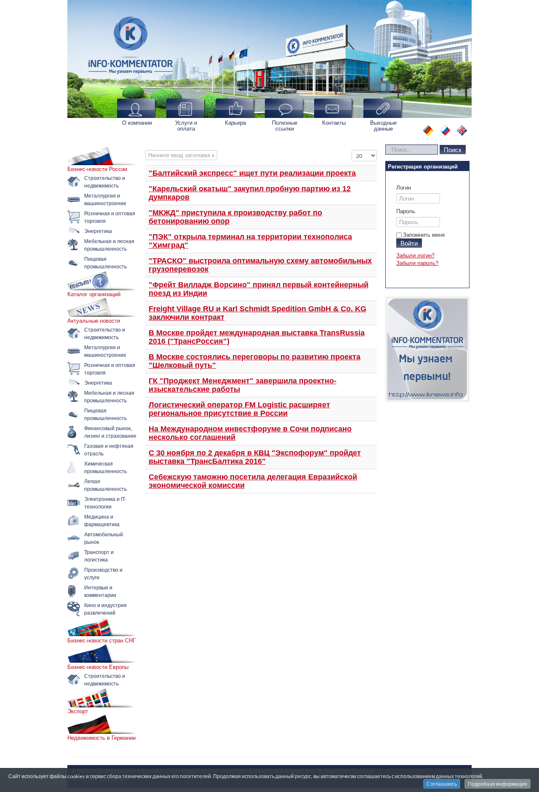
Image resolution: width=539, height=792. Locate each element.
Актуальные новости (93, 320)
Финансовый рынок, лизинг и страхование (110, 431)
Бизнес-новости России (97, 169)
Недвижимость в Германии (101, 737)
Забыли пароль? (417, 263)
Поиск (453, 149)
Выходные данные (383, 125)
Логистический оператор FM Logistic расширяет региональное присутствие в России (239, 409)
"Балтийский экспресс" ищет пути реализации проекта (252, 173)
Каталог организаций (93, 294)
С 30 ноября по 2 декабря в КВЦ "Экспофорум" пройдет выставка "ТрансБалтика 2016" (255, 457)
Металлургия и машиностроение (105, 199)
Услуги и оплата (186, 125)
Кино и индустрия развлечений (105, 608)
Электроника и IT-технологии (105, 502)
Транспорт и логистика (99, 555)
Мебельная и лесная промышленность (109, 244)
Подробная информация (497, 784)
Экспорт (77, 711)
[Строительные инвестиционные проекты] (427, 349)
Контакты (334, 122)
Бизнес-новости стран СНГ (101, 640)
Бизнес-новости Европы (97, 667)
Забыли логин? (415, 255)
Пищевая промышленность (105, 262)
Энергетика (98, 230)
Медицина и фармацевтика (102, 520)
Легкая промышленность (105, 484)
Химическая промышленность (105, 467)
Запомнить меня (424, 234)
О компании (137, 122)
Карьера (235, 122)
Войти (409, 242)
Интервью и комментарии (100, 590)
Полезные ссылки (284, 125)
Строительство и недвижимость (104, 181)
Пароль (405, 211)
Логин (403, 187)
